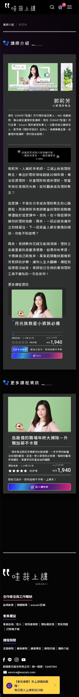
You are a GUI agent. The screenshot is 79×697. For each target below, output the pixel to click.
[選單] (69, 7)
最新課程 (22, 648)
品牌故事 (8, 605)
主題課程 (8, 648)
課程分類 (49, 648)
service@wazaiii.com (21, 672)
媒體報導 (22, 605)
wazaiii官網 (38, 605)
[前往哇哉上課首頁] (20, 6)
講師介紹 (8, 24)
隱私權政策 (47, 624)
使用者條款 (31, 624)
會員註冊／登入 (12, 624)
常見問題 (63, 624)
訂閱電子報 (12, 629)
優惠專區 (36, 648)
